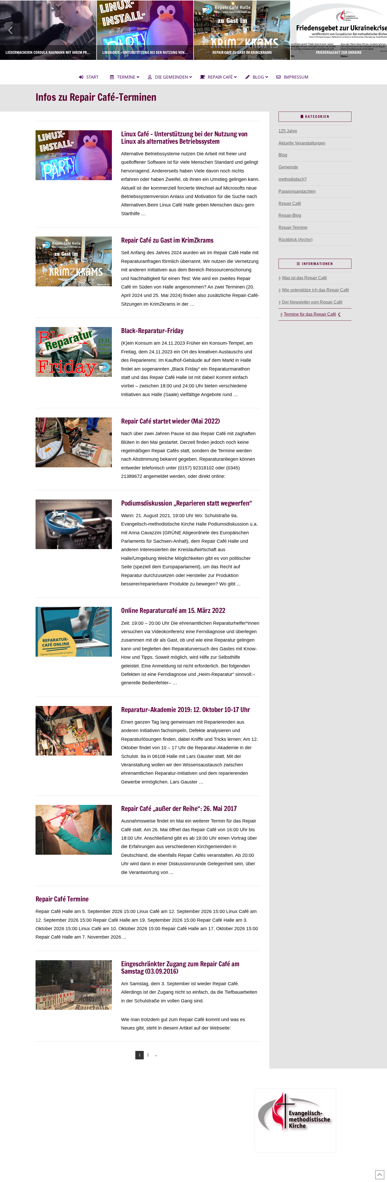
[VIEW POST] (74, 155)
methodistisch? (293, 179)
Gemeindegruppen (56, 1100)
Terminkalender (53, 1107)
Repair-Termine (293, 227)
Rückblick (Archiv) (295, 239)
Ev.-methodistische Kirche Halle (193, 64)
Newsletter (49, 1130)
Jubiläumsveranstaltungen (180, 1122)
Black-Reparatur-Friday (152, 330)
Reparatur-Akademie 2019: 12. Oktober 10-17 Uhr (185, 709)
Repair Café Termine (62, 899)
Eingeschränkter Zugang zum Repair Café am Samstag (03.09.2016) (180, 967)
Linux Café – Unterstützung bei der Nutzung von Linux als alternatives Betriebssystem (184, 137)
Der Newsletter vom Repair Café (312, 302)
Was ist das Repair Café (304, 278)
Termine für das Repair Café (310, 314)
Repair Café (290, 203)
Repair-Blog (290, 215)
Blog (283, 155)
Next (376, 30)
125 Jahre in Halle (165, 1115)
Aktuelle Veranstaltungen (302, 143)
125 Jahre (288, 131)
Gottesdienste (59, 1115)
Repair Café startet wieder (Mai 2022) (170, 421)
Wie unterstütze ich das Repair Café (315, 290)
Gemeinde (288, 167)
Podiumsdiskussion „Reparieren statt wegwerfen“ (186, 503)
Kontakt (46, 1138)
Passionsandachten (297, 191)
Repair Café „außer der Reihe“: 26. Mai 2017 (179, 808)
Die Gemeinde (52, 1092)
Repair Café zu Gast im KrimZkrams (167, 240)
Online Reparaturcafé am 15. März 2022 (173, 610)
